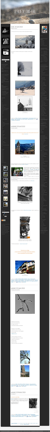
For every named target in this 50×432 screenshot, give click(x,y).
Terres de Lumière (14, 128)
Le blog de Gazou (42, 176)
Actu (2, 100)
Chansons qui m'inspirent (4, 109)
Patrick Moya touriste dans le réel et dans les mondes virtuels (44, 119)
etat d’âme (41, 157)
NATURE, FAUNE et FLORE (43, 205)
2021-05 (2, 157)
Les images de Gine (42, 104)
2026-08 (2, 150)
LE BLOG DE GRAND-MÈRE (43, 177)
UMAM (41, 130)
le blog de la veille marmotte (43, 97)
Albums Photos (4, 165)
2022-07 (2, 155)
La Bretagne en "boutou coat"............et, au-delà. (43, 171)
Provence (20, 118)
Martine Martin (42, 49)
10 (26, 423)
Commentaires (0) (24, 415)
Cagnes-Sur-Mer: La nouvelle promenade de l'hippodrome (5, 195)
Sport (2, 140)
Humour (2, 116)
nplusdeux (41, 207)
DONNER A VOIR (42, 78)
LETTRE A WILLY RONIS (4, 93)
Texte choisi (3, 141)
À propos (41, 35)
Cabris (2, 207)
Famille (2, 113)
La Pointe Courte (3, 171)
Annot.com (32, 180)
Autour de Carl (42, 70)
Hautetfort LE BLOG (42, 163)
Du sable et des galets (43, 79)
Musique (3, 126)
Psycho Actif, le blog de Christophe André (43, 125)
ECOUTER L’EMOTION (43, 156)
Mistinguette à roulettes (43, 113)
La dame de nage (42, 172)
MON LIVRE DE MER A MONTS (21, 279)
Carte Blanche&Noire (4, 65)
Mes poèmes (3, 122)
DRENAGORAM (42, 155)
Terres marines (3, 183)
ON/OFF (41, 211)
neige (16, 119)
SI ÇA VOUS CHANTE (43, 219)
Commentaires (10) (28, 280)
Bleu (2, 102)
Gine (41, 51)
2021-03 (2, 158)
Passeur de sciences (42, 212)
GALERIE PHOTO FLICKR (5, 79)
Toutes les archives (4, 162)
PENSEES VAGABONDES (43, 213)
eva (41, 53)
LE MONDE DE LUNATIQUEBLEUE (42, 185)
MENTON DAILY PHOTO (43, 200)
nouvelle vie (27, 385)
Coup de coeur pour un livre (43, 45)
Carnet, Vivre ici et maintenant (5, 108)
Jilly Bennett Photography (43, 85)
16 (36, 423)
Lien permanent (25, 118)
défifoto (41, 76)
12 (29, 423)
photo (26, 119)
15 (34, 423)
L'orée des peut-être (42, 169)
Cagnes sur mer (3, 107)
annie (41, 52)
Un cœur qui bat (42, 224)
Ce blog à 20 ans (42, 40)
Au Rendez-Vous (42, 141)
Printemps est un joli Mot (15, 289)
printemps (19, 119)
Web (2, 146)
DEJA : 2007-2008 (42, 77)
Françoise (42, 61)
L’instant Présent (42, 107)
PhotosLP (3, 69)
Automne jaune (42, 41)
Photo (2, 133)
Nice (2, 129)
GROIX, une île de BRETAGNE (44, 161)
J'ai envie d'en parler (42, 84)
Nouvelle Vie (20, 384)
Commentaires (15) (32, 118)
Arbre (16, 384)
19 (22, 424)
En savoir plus (41, 431)
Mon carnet (41, 204)
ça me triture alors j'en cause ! (44, 145)
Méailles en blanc (14, 28)
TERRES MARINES (4, 91)
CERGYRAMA (42, 147)
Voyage (16, 280)
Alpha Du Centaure (42, 139)
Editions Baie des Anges (27, 210)
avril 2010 (23, 119)
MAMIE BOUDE (42, 198)
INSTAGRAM (3, 80)
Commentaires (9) (14, 385)
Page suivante (26, 424)
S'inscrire (6, 213)
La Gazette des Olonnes (43, 91)
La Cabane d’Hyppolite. (4, 177)
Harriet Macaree (42, 162)
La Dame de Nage (42, 90)
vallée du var (32, 385)
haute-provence (30, 119)
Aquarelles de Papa (4, 201)
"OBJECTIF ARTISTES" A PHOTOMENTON (5, 86)
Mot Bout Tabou (42, 114)
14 (33, 423)
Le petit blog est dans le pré (43, 186)
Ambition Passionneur (43, 140)
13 (31, 423)
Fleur (2, 115)
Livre (2, 120)
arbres (12, 386)
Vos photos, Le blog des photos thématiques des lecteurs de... (44, 230)
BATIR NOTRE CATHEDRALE (5, 88)
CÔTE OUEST (42, 151)
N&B (2, 127)
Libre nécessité (42, 193)
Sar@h (41, 218)
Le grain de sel (42, 181)
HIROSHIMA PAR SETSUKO (5, 92)
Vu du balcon (42, 132)
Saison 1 (23, 164)
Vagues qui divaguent (42, 225)
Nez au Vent (41, 206)
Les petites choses (42, 191)
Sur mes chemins (42, 220)
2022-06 (2, 156)
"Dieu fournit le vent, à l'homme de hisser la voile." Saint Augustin (44, 66)
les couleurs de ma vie (43, 103)
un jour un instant (4, 142)
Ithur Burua (41, 164)
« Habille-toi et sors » (14, 333)
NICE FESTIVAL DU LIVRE (43, 115)
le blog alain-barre (42, 94)
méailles (12, 119)
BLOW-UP (41, 71)
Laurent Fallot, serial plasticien (44, 175)
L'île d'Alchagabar (42, 168)
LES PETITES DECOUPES (43, 192)
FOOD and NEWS (42, 83)
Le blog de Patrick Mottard (43, 98)
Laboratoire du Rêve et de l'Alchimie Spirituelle (43, 93)
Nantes (2, 128)
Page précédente (14, 423)
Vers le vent (41, 226)
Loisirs (2, 121)
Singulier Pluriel (42, 129)
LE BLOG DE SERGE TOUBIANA (44, 99)
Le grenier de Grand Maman (43, 182)
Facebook (19, 386)
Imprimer (18, 120)
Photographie (3, 134)
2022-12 (2, 151)
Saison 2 (27, 164)
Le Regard (41, 187)
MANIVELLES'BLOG (42, 199)
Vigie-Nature (41, 131)
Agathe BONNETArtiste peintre (44, 138)
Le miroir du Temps (42, 183)
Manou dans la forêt (42, 108)
